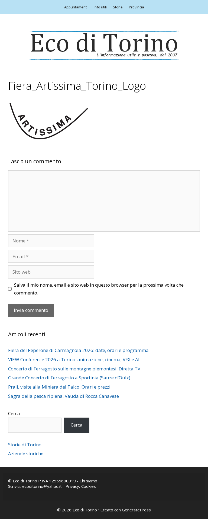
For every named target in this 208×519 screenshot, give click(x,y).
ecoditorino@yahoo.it (42, 486)
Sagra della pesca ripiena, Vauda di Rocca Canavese (63, 396)
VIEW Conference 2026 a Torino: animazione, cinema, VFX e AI (73, 359)
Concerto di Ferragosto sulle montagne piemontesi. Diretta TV (74, 369)
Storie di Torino (24, 444)
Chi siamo (88, 480)
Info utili (100, 7)
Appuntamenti (75, 7)
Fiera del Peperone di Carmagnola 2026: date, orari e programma (78, 350)
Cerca (14, 413)
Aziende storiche (25, 453)
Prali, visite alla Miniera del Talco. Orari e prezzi (59, 387)
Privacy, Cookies (81, 486)
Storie (118, 7)
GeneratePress (136, 509)
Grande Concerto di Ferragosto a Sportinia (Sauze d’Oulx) (69, 377)
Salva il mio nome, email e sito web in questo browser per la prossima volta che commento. (99, 289)
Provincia (136, 7)
